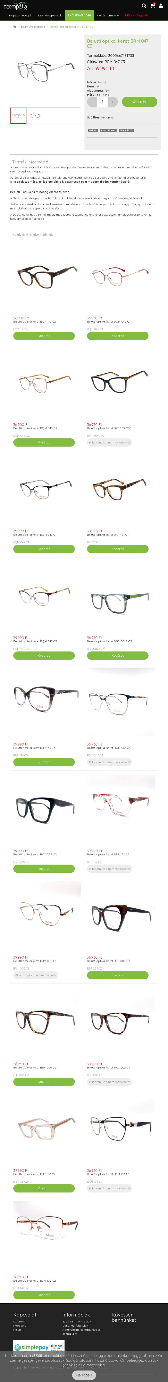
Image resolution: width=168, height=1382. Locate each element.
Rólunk (17, 1329)
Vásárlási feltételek (75, 1325)
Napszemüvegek (20, 15)
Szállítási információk (76, 1321)
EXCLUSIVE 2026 (79, 15)
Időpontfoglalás (137, 15)
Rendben (84, 1375)
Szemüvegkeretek (50, 15)
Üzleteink (19, 1321)
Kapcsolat (20, 1325)
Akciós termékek (108, 15)
